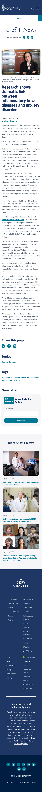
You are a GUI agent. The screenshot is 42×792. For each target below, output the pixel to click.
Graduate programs (26, 625)
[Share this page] (14, 346)
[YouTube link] (23, 764)
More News (6, 377)
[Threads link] (24, 769)
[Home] (11, 7)
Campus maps (28, 684)
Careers (8, 661)
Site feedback (11, 674)
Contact (9, 657)
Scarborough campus (27, 678)
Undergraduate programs (28, 617)
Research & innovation (27, 633)
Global (17, 380)
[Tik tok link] (34, 764)
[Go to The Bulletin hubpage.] (9, 400)
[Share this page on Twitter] (3, 346)
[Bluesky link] (19, 769)
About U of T (27, 603)
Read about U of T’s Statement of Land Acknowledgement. (22, 741)
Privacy (8, 669)
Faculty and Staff (13, 612)
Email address (8, 408)
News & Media (28, 599)
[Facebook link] (28, 37)
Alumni (10, 608)
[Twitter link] (24, 37)
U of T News (21, 30)
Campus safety (28, 688)
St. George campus (26, 663)
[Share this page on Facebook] (9, 346)
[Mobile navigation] (37, 8)
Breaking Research (9, 362)
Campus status (30, 657)
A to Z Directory (28, 651)
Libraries (26, 643)
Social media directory (21, 776)
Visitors (10, 620)
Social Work (15, 377)
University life (27, 639)
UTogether (26, 647)
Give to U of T (27, 608)
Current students (13, 603)
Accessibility (10, 665)
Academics (26, 612)
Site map (9, 678)
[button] (32, 8)
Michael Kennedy (10, 121)
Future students (13, 599)
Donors (10, 616)
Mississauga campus (27, 670)
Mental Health (26, 377)
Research (11, 380)
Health (4, 380)
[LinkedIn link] (28, 764)
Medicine (35, 377)
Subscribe (21, 420)
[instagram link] (32, 37)
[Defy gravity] (21, 581)
